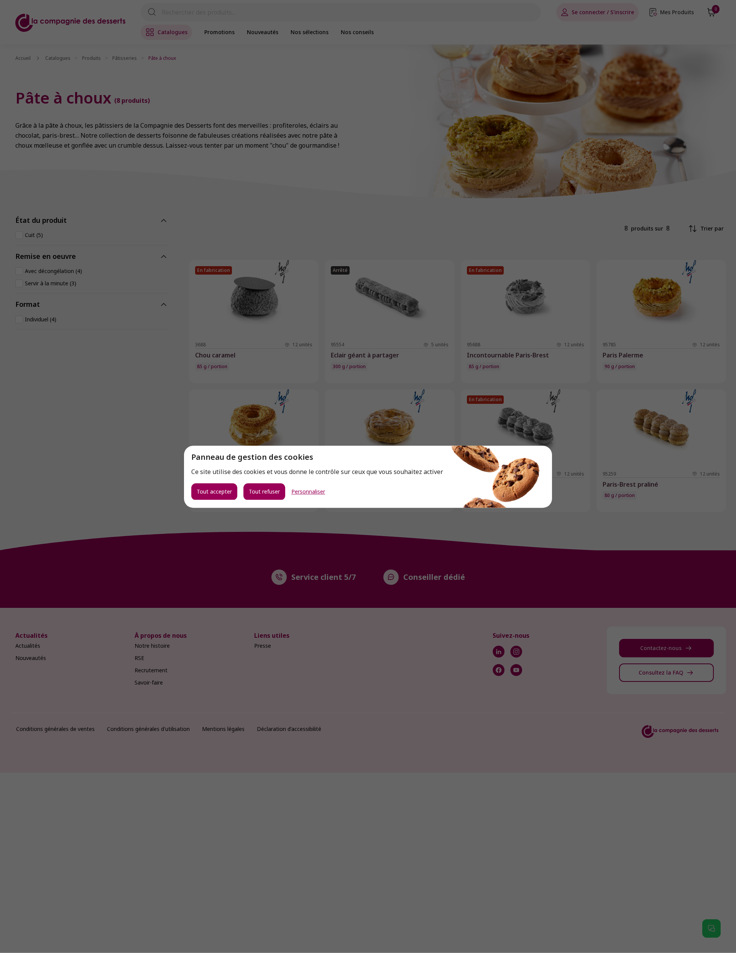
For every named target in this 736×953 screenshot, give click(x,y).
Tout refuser (264, 491)
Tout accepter (214, 491)
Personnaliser (308, 491)
